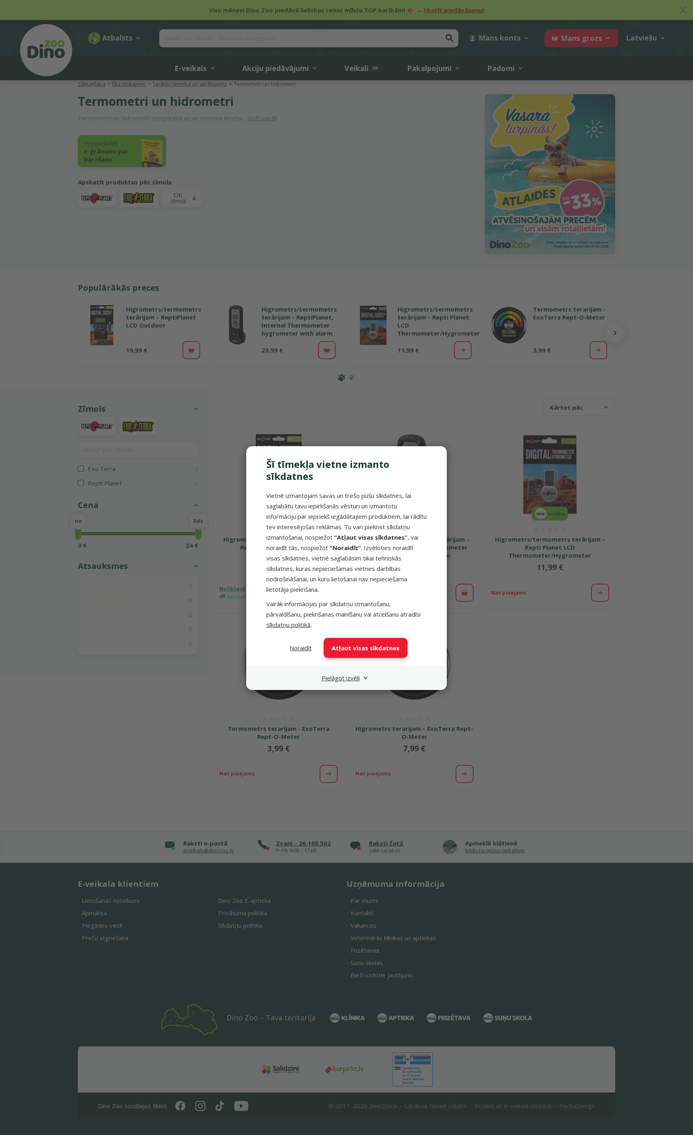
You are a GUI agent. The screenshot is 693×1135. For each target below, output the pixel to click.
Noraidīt (301, 648)
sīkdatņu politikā (288, 625)
